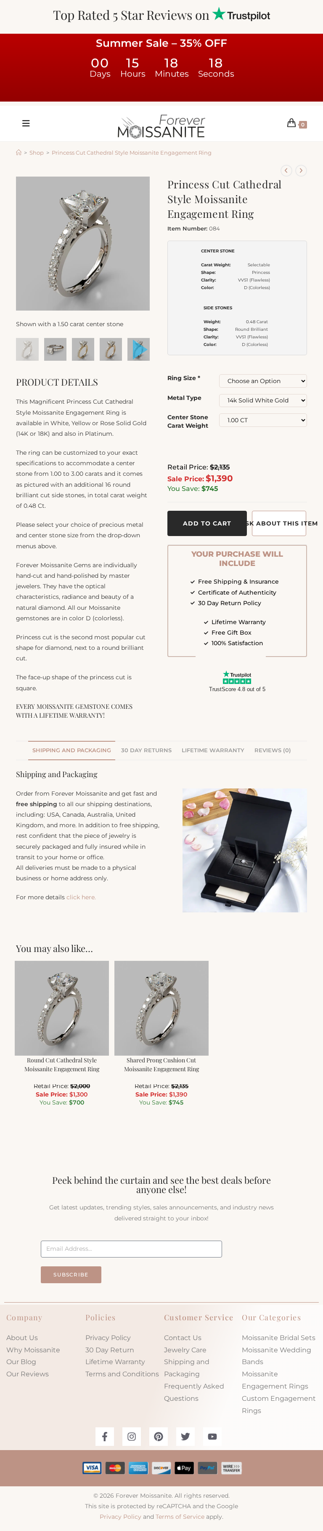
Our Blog (21, 1362)
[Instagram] (131, 1436)
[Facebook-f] (104, 1436)
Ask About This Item (279, 523)
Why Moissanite (33, 1350)
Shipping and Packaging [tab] (71, 750)
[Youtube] (212, 1436)
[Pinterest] (158, 1436)
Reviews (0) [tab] (272, 750)
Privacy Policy (108, 1338)
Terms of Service (180, 1516)
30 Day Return (109, 1350)
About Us (22, 1338)
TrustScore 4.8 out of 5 (237, 689)
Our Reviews (27, 1374)
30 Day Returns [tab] (146, 750)
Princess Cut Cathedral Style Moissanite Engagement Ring (132, 152)
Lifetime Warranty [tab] (213, 750)
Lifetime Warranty (115, 1362)
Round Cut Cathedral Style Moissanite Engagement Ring (61, 1064)
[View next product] (301, 171)
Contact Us (182, 1338)
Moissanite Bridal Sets (278, 1338)
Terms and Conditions (122, 1374)
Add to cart (207, 523)
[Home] (18, 152)
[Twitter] (185, 1436)
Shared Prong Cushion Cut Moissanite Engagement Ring (161, 1064)
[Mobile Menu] (23, 123)
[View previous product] (286, 171)
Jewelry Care (185, 1350)
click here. (81, 897)
